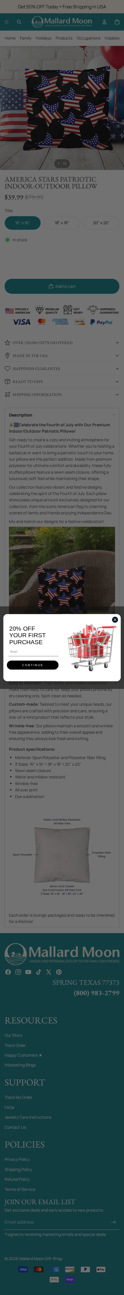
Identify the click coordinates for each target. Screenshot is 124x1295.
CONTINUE (32, 665)
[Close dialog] (115, 620)
